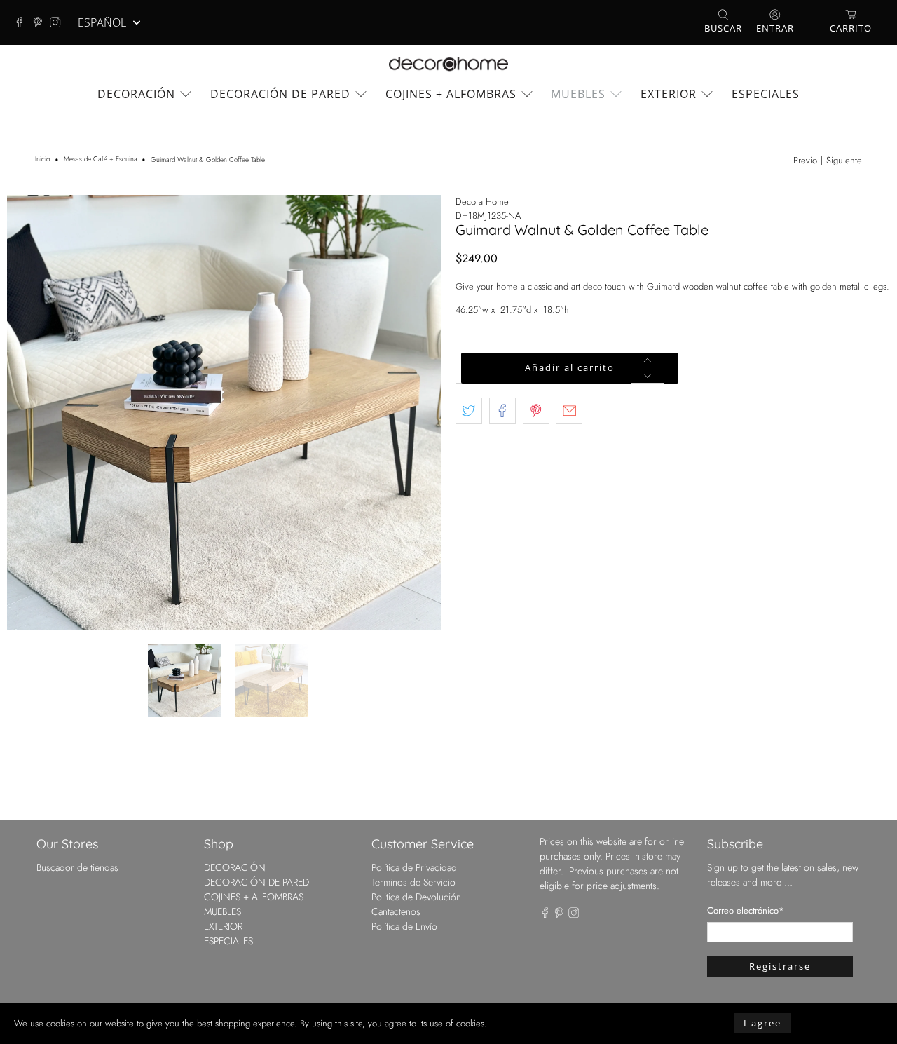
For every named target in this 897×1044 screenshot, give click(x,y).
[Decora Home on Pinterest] (41, 22)
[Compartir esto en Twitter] (469, 411)
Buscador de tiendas (77, 867)
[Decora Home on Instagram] (59, 22)
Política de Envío (404, 926)
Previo (805, 160)
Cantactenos (395, 911)
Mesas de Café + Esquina (100, 159)
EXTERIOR (669, 94)
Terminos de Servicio (413, 882)
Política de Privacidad (414, 867)
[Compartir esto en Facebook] (502, 411)
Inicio (42, 159)
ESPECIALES (766, 94)
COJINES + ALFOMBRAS (450, 94)
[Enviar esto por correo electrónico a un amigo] (569, 411)
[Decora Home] (448, 64)
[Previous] (29, 412)
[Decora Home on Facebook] (23, 22)
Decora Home (482, 201)
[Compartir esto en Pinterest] (536, 411)
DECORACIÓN (136, 94)
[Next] (419, 412)
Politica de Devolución (416, 897)
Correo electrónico (745, 910)
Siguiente (844, 160)
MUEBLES (578, 94)
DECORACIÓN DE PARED (280, 94)
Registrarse (780, 966)
